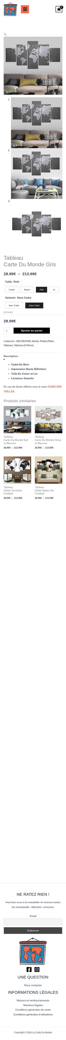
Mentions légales (33, 1005)
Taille (8, 281)
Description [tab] (11, 356)
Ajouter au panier (32, 330)
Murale (35, 341)
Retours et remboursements (33, 1000)
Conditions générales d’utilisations (33, 1014)
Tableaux (8, 345)
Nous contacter (33, 985)
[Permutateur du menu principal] (25, 9)
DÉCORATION (23, 341)
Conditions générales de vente (33, 1009)
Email (33, 916)
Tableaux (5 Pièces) (24, 345)
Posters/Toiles (47, 341)
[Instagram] (37, 969)
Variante (10, 297)
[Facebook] (29, 969)
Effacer (8, 312)
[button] (5, 34)
